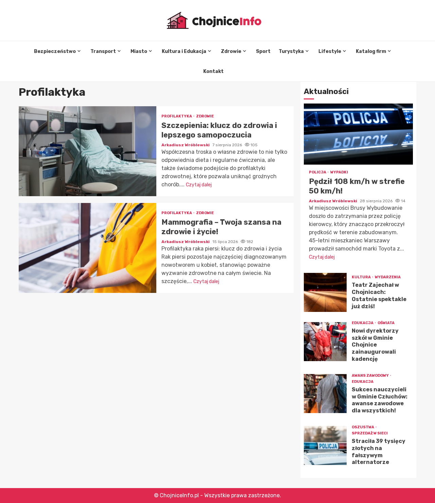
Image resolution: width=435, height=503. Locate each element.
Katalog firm (371, 51)
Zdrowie (231, 51)
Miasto (138, 51)
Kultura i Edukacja (184, 51)
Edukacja (363, 323)
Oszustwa (363, 427)
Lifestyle (329, 51)
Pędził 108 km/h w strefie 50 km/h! (358, 134)
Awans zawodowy (370, 375)
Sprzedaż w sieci (370, 433)
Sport (263, 51)
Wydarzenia (388, 277)
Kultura (361, 277)
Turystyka (291, 51)
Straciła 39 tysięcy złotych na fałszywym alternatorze (325, 445)
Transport (103, 51)
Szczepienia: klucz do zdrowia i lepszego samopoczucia (87, 151)
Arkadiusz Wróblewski (186, 145)
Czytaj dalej (199, 185)
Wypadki (339, 172)
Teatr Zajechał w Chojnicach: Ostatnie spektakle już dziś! (325, 292)
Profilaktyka (177, 116)
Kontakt (213, 71)
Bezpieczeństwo (55, 51)
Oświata (386, 323)
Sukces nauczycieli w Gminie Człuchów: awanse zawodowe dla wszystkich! (325, 393)
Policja (318, 172)
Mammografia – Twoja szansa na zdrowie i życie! (87, 248)
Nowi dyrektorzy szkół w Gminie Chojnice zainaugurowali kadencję (325, 341)
